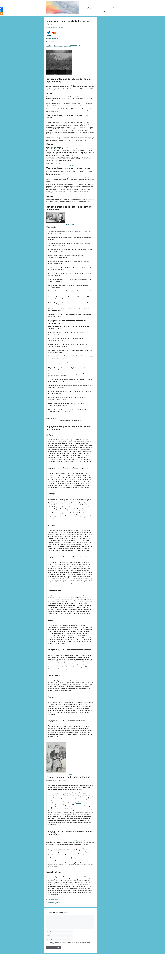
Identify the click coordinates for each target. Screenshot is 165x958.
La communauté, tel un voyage (54, 903)
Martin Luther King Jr (88, 76)
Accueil (104, 4)
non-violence (73, 45)
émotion (78, 841)
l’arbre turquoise (66, 46)
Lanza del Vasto (70, 165)
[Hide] (0, 16)
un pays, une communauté (53, 46)
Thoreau (72, 224)
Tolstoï (70, 774)
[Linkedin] (48, 33)
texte (54, 147)
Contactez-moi (105, 11)
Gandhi (67, 224)
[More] (55, 33)
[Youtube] (53, 33)
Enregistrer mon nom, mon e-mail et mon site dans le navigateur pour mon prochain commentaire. (69, 943)
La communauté (50, 41)
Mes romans (105, 7)
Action (49, 900)
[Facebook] (50, 33)
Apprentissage (51, 899)
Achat (113, 7)
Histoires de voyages (52, 38)
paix (61, 900)
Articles (110, 4)
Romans (56, 899)
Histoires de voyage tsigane (54, 902)
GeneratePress (94, 956)
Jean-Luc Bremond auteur (90, 8)
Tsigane (48, 35)
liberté (52, 900)
